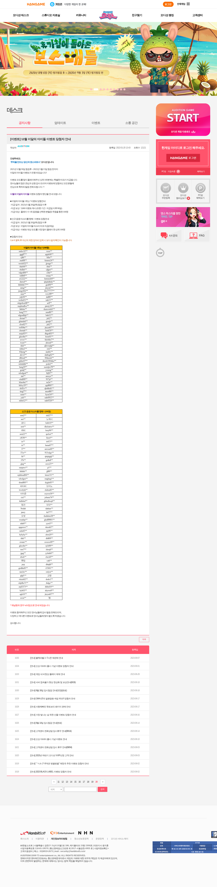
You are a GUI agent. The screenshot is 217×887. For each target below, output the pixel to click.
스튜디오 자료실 (51, 15)
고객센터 (197, 15)
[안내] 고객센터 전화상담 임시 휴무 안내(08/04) (51, 747)
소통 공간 (131, 123)
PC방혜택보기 (200, 196)
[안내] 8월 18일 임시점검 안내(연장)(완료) (48, 690)
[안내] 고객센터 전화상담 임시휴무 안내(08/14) (50, 731)
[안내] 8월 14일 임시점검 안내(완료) (46, 723)
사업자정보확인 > (101, 848)
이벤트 (96, 123)
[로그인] (168, 4)
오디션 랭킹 (167, 15)
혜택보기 (201, 171)
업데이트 (60, 123)
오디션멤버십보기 (181, 196)
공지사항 (24, 123)
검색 (102, 789)
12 (63, 782)
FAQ (197, 235)
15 (75, 782)
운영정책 (100, 838)
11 (58, 782)
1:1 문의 (169, 235)
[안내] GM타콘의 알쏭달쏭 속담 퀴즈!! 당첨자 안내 (52, 698)
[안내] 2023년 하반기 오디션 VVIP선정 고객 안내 (51, 755)
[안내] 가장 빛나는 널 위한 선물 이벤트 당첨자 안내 (53, 715)
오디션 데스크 (21, 15)
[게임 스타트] (183, 115)
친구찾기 (137, 15)
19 (92, 782)
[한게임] (36, 4)
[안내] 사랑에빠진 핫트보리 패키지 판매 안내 (50, 706)
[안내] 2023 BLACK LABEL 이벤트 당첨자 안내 (50, 771)
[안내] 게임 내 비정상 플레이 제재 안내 (47, 674)
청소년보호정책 (81, 838)
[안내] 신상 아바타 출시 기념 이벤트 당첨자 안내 (51, 666)
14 (71, 782)
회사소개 (24, 838)
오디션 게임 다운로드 (183, 131)
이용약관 (40, 838)
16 (79, 782)
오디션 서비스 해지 (119, 838)
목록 (144, 639)
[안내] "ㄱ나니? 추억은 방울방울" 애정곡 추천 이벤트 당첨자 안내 (59, 763)
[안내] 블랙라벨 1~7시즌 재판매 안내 (46, 658)
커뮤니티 (81, 15)
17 (84, 782)
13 (67, 782)
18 (88, 782)
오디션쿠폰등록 (166, 196)
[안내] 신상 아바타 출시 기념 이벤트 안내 (48, 739)
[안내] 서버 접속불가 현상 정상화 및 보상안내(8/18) (52, 682)
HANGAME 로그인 (183, 158)
